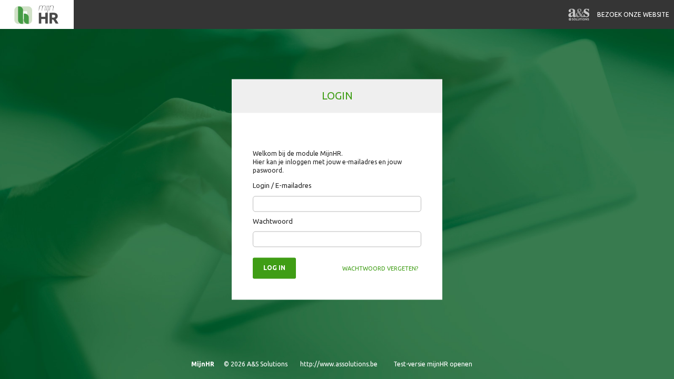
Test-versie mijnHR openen (432, 364)
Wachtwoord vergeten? (380, 269)
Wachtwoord (273, 221)
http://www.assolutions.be (339, 364)
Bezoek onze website (633, 14)
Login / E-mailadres (282, 186)
